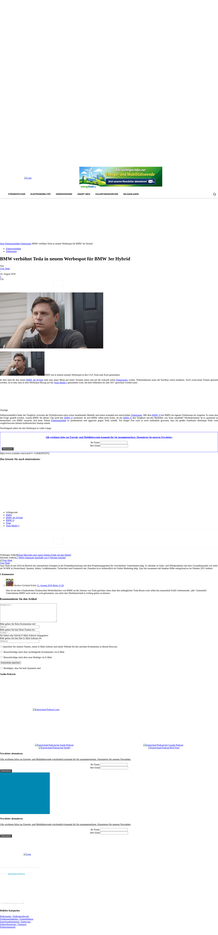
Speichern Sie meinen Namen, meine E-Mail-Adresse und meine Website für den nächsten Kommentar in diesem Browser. (60, 646)
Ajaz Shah (5, 268)
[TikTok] (208, 164)
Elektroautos (122, 380)
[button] (214, 194)
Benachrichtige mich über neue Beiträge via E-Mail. (28, 657)
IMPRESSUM (8, 859)
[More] (58, 284)
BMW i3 (156, 415)
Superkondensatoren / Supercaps (15, 921)
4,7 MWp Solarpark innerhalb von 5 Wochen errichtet (40, 557)
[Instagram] (191, 164)
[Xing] (216, 164)
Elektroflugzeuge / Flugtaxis (13, 924)
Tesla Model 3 (60, 382)
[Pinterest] (200, 164)
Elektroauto (25, 243)
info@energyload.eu (16, 874)
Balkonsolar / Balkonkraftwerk (14, 916)
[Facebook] (187, 164)
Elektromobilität (12, 243)
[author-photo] (6, 560)
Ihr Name (95, 442)
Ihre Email (95, 445)
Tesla (8, 523)
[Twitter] (212, 164)
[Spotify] (204, 164)
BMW (9, 515)
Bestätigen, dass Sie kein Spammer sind (22, 668)
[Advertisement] (109, 220)
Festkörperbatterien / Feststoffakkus (16, 919)
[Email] (47, 284)
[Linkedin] (195, 164)
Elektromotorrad (7, 927)
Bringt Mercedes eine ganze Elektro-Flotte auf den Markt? (44, 555)
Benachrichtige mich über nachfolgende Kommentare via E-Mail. (34, 652)
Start (2, 243)
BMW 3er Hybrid (34, 380)
